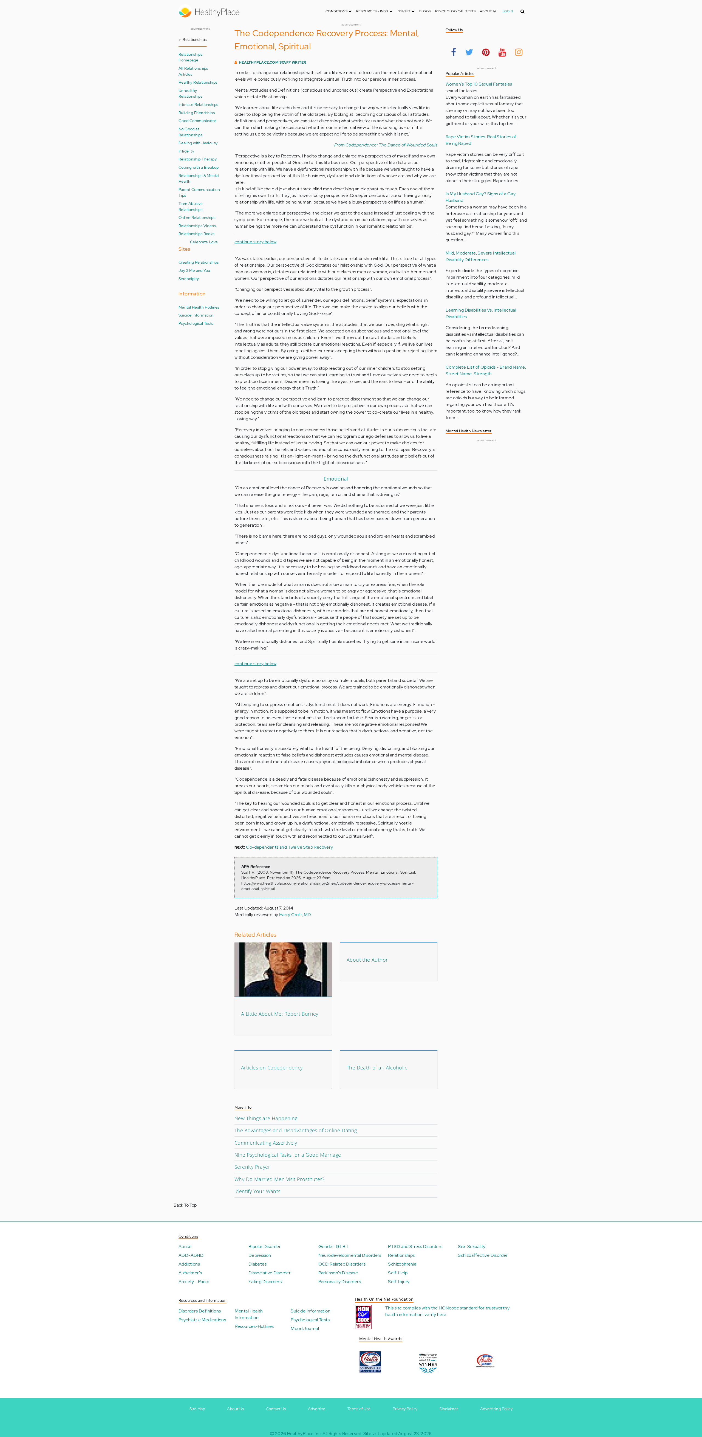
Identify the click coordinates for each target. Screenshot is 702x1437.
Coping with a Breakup (199, 167)
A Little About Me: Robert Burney (279, 1013)
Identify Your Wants (257, 1191)
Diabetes (257, 1264)
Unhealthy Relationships (190, 93)
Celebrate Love (204, 241)
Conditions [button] (336, 11)
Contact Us (276, 1408)
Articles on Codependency (272, 1067)
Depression (259, 1255)
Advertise (316, 1408)
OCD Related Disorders (342, 1264)
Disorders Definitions (200, 1311)
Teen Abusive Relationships (191, 206)
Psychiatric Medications (202, 1320)
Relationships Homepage (190, 57)
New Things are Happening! (266, 1118)
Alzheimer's (190, 1273)
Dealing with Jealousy (198, 142)
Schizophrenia (402, 1264)
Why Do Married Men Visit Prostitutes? (279, 1179)
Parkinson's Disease (338, 1273)
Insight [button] (404, 11)
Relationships (401, 1255)
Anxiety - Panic (194, 1281)
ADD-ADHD (191, 1255)
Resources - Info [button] (372, 11)
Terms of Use (359, 1408)
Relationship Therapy (198, 159)
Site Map (197, 1408)
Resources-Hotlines (254, 1326)
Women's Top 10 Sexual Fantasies (479, 84)
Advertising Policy (496, 1408)
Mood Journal (305, 1328)
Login (508, 11)
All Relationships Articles (193, 71)
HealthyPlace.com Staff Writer (272, 62)
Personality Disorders (339, 1281)
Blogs (425, 11)
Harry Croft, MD (295, 914)
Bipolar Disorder (264, 1246)
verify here (435, 1314)
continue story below (255, 242)
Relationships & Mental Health (199, 178)
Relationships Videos (197, 225)
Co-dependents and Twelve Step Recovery (289, 847)
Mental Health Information (249, 1314)
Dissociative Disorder (269, 1273)
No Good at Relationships (190, 131)
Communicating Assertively (265, 1142)
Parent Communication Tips (199, 192)
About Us (235, 1408)
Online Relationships (197, 217)
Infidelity (186, 151)
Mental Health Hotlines (199, 307)
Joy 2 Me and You (194, 270)
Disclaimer (449, 1408)
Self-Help (397, 1273)
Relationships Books (196, 233)
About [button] (486, 11)
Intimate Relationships (198, 104)
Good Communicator (197, 120)
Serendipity (189, 278)
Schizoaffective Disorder (483, 1255)
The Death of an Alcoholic (377, 1067)
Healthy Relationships (198, 82)
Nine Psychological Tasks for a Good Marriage (287, 1154)
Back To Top (185, 1205)
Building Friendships (197, 112)
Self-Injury (398, 1281)
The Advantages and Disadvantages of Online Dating (295, 1130)
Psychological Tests (455, 11)
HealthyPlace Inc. (304, 1433)
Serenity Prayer (252, 1167)
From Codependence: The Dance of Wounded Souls (385, 145)
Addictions (189, 1264)
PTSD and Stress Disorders (415, 1246)
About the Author (367, 959)
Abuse (185, 1246)
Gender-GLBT (333, 1246)
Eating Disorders (265, 1281)
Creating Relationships (199, 262)
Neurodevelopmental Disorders (349, 1255)
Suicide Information (196, 315)
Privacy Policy (405, 1408)
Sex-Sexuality (471, 1246)
